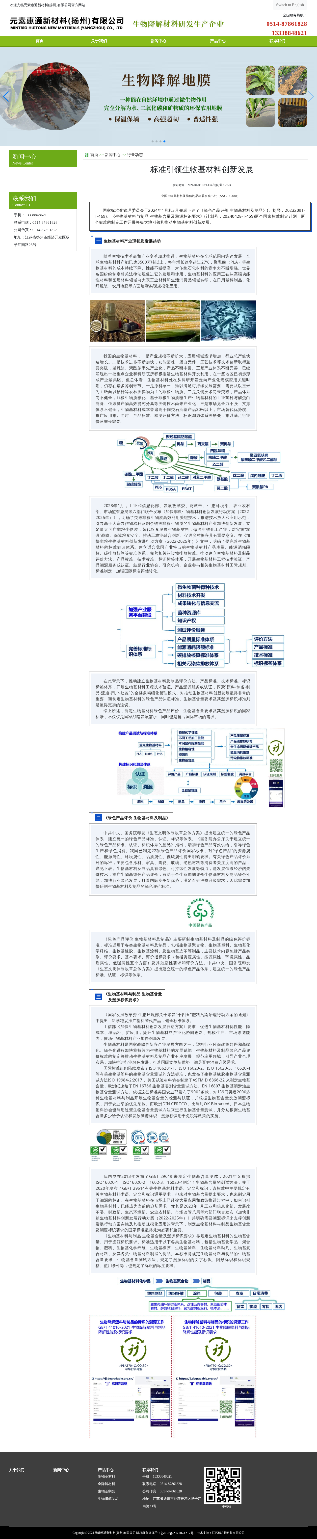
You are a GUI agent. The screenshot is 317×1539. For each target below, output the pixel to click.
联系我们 (277, 41)
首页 (40, 41)
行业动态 (135, 155)
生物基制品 (106, 1491)
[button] (153, 141)
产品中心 (218, 41)
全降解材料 (106, 1484)
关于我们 (99, 41)
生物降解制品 (108, 1499)
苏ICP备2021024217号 (177, 1533)
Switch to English (290, 5)
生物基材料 (106, 1476)
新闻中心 (158, 41)
